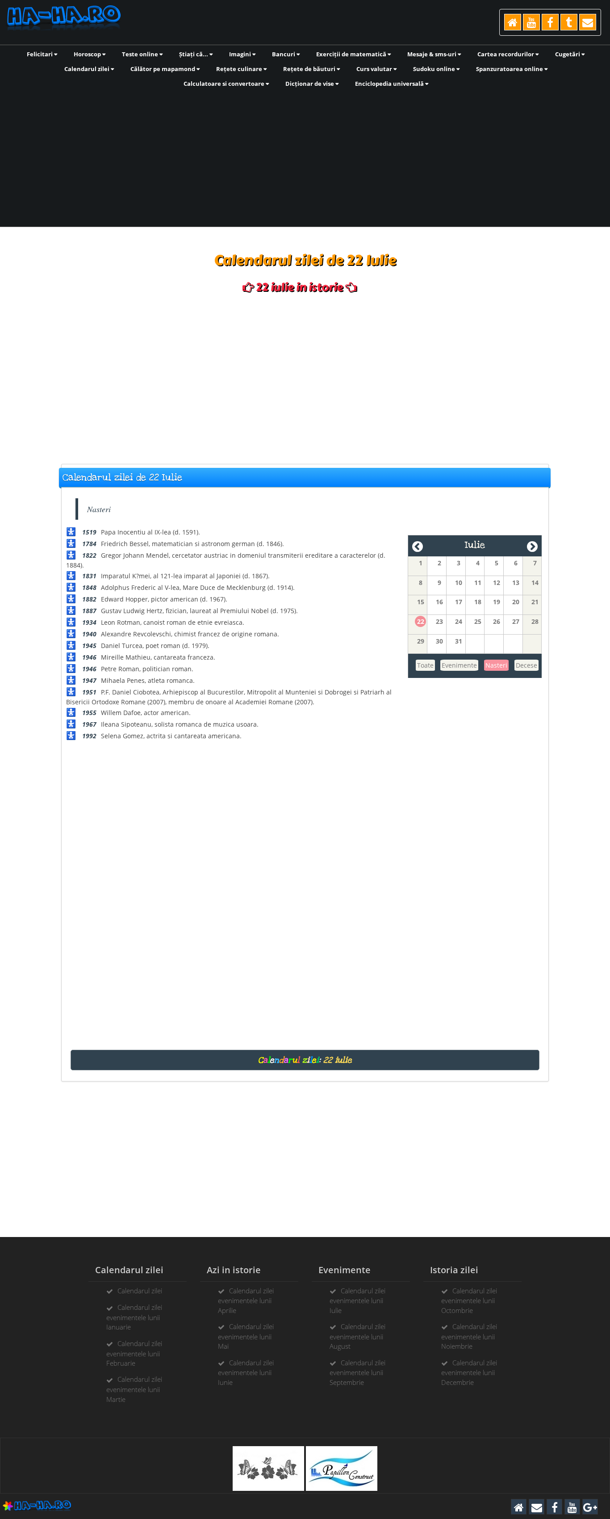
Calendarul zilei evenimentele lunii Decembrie (469, 1372)
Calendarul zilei (87, 69)
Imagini (240, 54)
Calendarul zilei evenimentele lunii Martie (134, 1389)
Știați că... (194, 54)
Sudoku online (434, 69)
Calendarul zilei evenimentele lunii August (357, 1336)
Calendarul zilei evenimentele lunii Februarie (134, 1353)
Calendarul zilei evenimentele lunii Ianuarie (134, 1317)
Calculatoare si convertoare (225, 84)
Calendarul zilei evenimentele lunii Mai (246, 1336)
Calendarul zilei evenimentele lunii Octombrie (469, 1300)
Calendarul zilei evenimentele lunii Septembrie (357, 1372)
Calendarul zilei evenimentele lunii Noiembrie (469, 1336)
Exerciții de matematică (352, 54)
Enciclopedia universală (390, 84)
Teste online (140, 54)
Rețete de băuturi (310, 69)
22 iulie (337, 1060)
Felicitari (40, 54)
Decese (526, 665)
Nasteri (496, 665)
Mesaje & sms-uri (432, 54)
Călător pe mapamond (163, 69)
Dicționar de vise (310, 84)
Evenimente (459, 665)
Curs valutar (374, 69)
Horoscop (88, 54)
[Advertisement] (305, 156)
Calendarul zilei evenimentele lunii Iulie (357, 1300)
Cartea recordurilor (506, 54)
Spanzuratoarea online (510, 69)
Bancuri (284, 54)
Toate (425, 665)
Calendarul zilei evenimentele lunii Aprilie (246, 1300)
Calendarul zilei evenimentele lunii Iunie (246, 1372)
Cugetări (568, 54)
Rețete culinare (239, 69)
